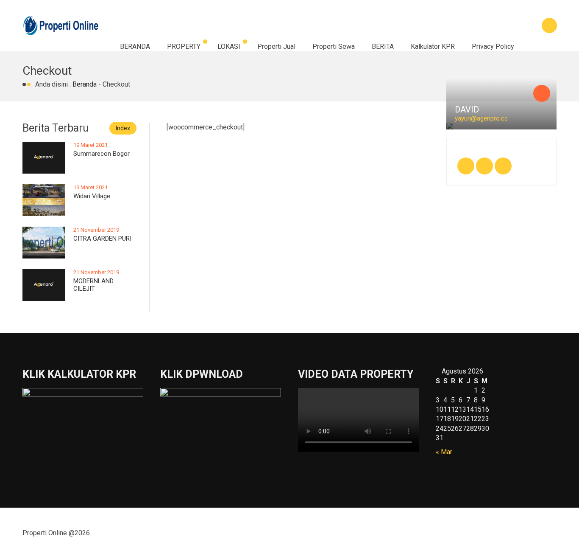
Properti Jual (276, 46)
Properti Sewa (333, 46)
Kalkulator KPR (433, 46)
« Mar (444, 452)
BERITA (383, 46)
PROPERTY (183, 46)
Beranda (84, 84)
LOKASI (228, 46)
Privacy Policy (493, 46)
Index (123, 128)
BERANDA (135, 46)
